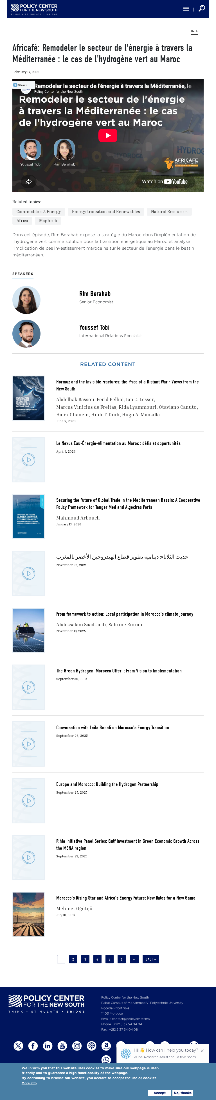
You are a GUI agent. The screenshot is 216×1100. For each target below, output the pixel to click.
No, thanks (183, 1093)
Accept (160, 1093)
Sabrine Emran (125, 624)
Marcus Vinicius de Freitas (86, 407)
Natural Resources (169, 211)
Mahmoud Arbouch (78, 518)
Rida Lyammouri (137, 407)
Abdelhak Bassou (75, 399)
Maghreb (48, 220)
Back (194, 31)
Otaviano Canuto (178, 407)
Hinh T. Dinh (105, 414)
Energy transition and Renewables (106, 211)
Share (23, 85)
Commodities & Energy (39, 211)
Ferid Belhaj (110, 399)
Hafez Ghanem (72, 414)
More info (29, 1083)
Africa (22, 220)
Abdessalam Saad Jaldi (81, 624)
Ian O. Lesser (140, 399)
